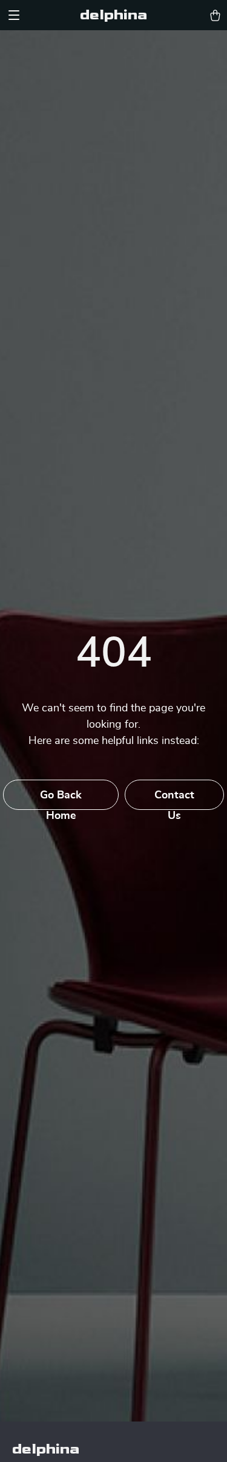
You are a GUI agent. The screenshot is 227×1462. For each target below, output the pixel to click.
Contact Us (174, 800)
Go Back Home (61, 800)
